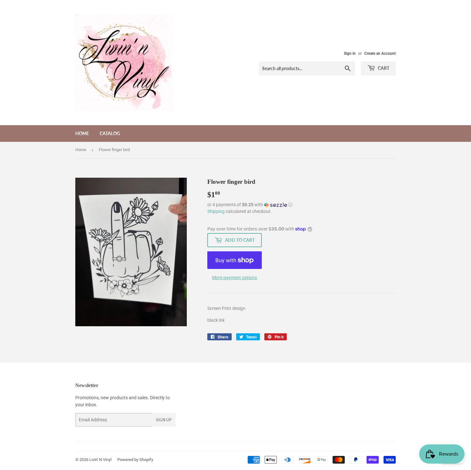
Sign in (350, 53)
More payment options (234, 277)
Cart (383, 68)
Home (82, 133)
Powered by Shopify (135, 459)
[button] (301, 205)
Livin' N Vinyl (100, 459)
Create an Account (380, 53)
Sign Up (163, 419)
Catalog (110, 133)
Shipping (216, 211)
